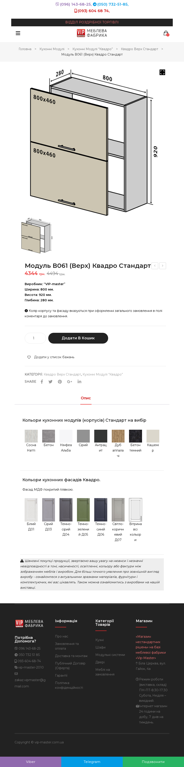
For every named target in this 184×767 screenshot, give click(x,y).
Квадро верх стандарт (139, 49)
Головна (25, 49)
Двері (100, 662)
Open (18, 33)
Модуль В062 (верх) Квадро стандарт (155, 266)
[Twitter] (50, 381)
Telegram (92, 762)
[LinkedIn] (79, 381)
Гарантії (61, 675)
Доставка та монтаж (71, 656)
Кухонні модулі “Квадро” (92, 49)
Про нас (61, 636)
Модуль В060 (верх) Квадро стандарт (163, 266)
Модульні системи (110, 655)
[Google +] (69, 381)
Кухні (99, 640)
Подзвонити (153, 762)
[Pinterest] (60, 381)
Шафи (100, 647)
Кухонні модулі (51, 49)
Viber (30, 762)
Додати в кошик (78, 338)
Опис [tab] (86, 398)
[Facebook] (42, 381)
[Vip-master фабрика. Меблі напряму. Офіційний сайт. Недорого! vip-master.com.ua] (92, 33)
